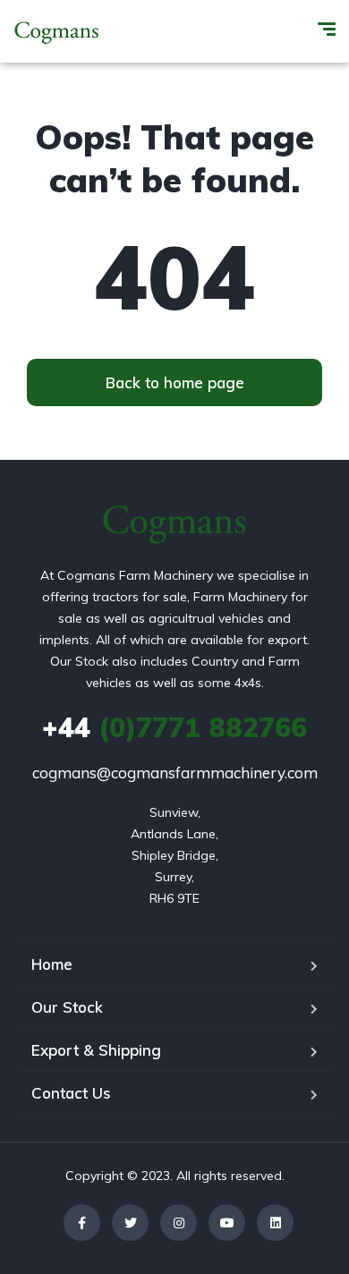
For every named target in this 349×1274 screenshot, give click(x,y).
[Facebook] (82, 1222)
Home (51, 964)
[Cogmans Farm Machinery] (56, 31)
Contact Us (71, 1092)
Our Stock (67, 1007)
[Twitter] (130, 1222)
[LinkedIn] (275, 1222)
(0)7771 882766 (174, 727)
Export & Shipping (96, 1049)
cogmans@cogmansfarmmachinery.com (175, 772)
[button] (174, 382)
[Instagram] (178, 1222)
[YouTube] (227, 1222)
